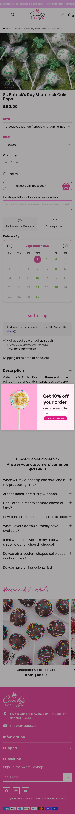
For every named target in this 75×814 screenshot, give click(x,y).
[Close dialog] (71, 386)
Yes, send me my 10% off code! (55, 418)
